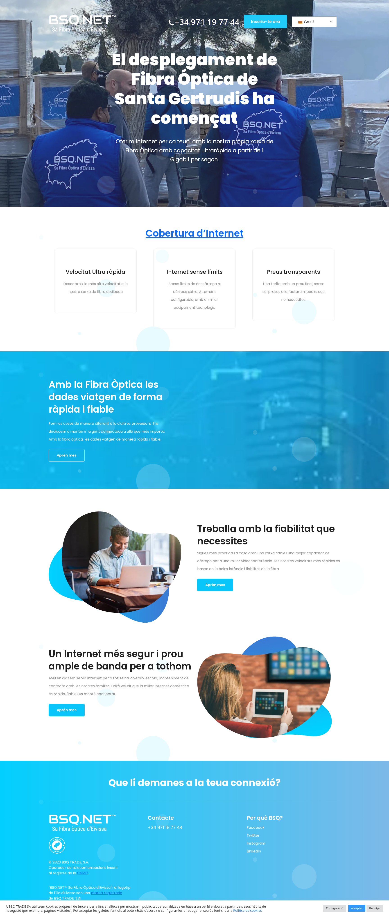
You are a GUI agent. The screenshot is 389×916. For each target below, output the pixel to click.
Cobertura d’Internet (194, 233)
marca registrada (106, 892)
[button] (75, 843)
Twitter (253, 835)
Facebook (256, 827)
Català (308, 21)
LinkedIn (254, 851)
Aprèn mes (67, 455)
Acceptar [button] (357, 908)
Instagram (256, 843)
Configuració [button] (334, 908)
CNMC (82, 873)
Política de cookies (247, 910)
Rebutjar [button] (375, 908)
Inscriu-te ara (265, 21)
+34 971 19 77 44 (207, 21)
